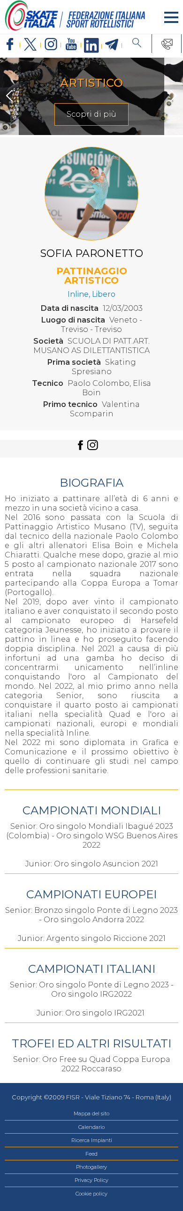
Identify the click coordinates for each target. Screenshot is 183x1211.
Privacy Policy (91, 1180)
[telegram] (112, 45)
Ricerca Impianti (91, 1140)
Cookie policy (91, 1193)
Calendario (91, 1127)
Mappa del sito (91, 1113)
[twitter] (30, 44)
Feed (91, 1154)
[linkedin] (91, 46)
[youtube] (71, 44)
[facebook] (10, 44)
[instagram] (51, 44)
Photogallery (91, 1167)
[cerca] (137, 43)
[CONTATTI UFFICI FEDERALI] (167, 43)
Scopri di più (91, 114)
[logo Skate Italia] (75, 28)
